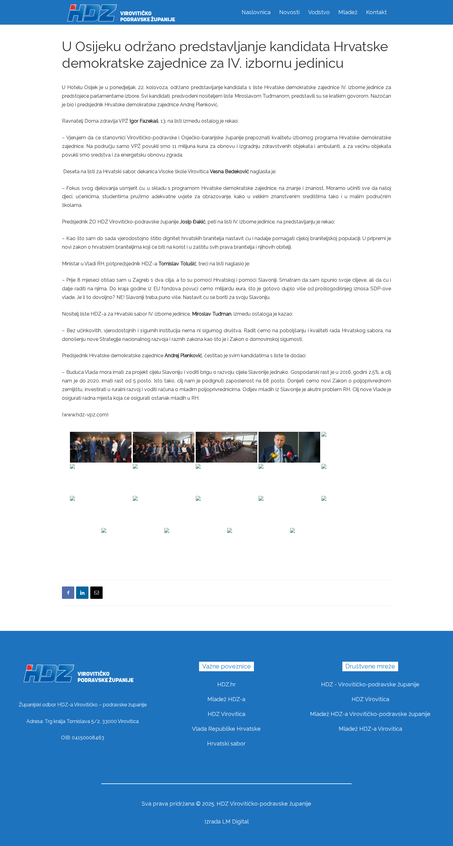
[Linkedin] (82, 592)
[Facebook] (68, 592)
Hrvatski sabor (226, 743)
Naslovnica (256, 12)
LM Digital (235, 821)
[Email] (96, 592)
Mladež (347, 12)
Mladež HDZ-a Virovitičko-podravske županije (370, 714)
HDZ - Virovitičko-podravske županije (370, 684)
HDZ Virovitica (226, 714)
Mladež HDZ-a (226, 699)
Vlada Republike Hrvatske (226, 728)
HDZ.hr (226, 684)
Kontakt (376, 12)
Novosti (289, 12)
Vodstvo (319, 12)
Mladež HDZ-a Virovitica (370, 728)
